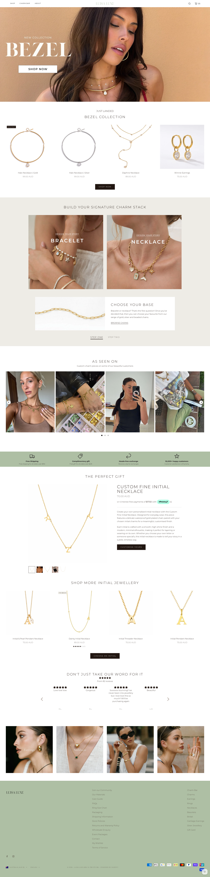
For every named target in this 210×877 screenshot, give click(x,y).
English (34, 867)
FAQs (94, 803)
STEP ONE (96, 337)
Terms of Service (100, 848)
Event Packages (99, 834)
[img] (105, 678)
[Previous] (9, 402)
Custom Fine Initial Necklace (143, 489)
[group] (105, 54)
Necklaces (192, 808)
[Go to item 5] (63, 569)
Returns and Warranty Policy (105, 825)
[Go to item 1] (31, 569)
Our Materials (98, 794)
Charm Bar (192, 790)
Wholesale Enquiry (101, 830)
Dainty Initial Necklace (79, 639)
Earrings (191, 799)
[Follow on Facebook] (7, 856)
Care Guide (97, 799)
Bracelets (191, 812)
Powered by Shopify (109, 867)
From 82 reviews (105, 681)
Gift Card (191, 830)
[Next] (201, 402)
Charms (191, 794)
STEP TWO (114, 337)
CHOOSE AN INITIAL (105, 656)
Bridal (190, 817)
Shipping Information (102, 817)
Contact (96, 839)
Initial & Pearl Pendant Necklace (28, 639)
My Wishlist (97, 843)
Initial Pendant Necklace (182, 639)
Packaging (97, 812)
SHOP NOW (105, 187)
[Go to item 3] (47, 569)
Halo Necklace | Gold (28, 173)
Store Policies (98, 821)
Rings (190, 803)
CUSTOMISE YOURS (131, 547)
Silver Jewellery (194, 825)
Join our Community (102, 790)
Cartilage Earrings (195, 821)
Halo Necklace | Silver (79, 173)
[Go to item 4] (55, 569)
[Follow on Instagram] (13, 856)
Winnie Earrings (182, 173)
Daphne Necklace (130, 173)
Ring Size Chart (99, 808)
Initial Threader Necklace (131, 639)
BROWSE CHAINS (119, 323)
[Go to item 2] (39, 569)
